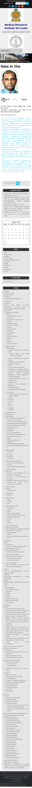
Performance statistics (10, 648)
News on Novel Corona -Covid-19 (13, 646)
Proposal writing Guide (12, 684)
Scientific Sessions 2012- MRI (14, 556)
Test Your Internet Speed (11, 762)
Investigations (11, 332)
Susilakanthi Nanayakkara (13, 757)
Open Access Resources (14, 432)
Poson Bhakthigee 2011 (12, 554)
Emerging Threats (12, 323)
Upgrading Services (11, 703)
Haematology (9, 416)
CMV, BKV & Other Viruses (14, 316)
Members (7, 574)
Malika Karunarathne (11, 737)
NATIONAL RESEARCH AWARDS (15, 682)
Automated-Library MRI (12, 662)
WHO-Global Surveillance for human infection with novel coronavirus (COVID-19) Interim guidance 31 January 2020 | (16, 765)
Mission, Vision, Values (12, 598)
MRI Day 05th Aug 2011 (12, 550)
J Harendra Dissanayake (13, 731)
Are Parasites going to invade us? (15, 608)
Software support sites (13, 440)
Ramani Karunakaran (12, 750)
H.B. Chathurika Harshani (13, 730)
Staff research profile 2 (10, 760)
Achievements (11, 507)
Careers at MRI (8, 295)
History (10, 397)
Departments (8, 254)
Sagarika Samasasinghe (12, 754)
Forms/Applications (11, 678)
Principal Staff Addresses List (14, 298)
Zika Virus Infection (12, 343)
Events (6, 267)
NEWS (6, 263)
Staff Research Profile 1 (11, 717)
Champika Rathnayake (12, 719)
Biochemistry (10, 392)
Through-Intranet (12, 665)
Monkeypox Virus (9, 204)
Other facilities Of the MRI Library (16, 434)
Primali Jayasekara (11, 744)
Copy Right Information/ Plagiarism (17, 423)
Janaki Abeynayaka (11, 733)
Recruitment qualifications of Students (17, 536)
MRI (5, 252)
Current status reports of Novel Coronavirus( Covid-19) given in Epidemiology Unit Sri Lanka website (16, 306)
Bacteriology (10, 348)
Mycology (8, 471)
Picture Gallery (8, 258)
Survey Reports (11, 490)
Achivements (9, 544)
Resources (9, 689)
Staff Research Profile (12, 600)
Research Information (13, 517)
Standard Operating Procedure (15, 443)
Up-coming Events (11, 562)
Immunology (9, 454)
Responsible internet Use (14, 436)
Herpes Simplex (11, 329)
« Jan (4, 243)
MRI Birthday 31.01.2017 (13, 548)
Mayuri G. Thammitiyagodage (14, 739)
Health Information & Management (15, 418)
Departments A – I (11, 346)
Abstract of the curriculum (14, 530)
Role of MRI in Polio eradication (14, 632)
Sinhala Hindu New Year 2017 (14, 657)
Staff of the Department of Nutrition (14, 715)
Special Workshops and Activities (16, 466)
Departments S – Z (11, 414)
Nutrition (8, 488)
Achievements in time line (14, 419)
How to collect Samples (13, 513)
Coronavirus (7, 303)
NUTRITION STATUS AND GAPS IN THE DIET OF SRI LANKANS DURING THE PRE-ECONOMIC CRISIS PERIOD (16, 199)
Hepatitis (9, 327)
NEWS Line (9, 625)
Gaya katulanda (10, 728)
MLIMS (6, 580)
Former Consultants (12, 325)
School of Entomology (12, 527)
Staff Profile (10, 458)
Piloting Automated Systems (12, 260)
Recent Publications (11, 686)
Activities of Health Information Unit (17, 421)
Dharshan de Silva (11, 724)
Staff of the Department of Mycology (17, 480)
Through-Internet (12, 664)
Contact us (10, 318)
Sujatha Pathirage (11, 755)
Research (7, 256)
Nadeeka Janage (10, 741)
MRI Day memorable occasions (16, 552)
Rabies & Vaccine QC (12, 506)
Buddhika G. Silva (9, 293)
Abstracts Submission (13, 560)
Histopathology (10, 450)
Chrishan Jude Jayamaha (13, 720)
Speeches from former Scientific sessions (17, 638)
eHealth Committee (12, 427)
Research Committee (12, 687)
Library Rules (10, 429)
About (8, 314)
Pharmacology (10, 497)
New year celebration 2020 (13, 655)
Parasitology (9, 493)
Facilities (8, 593)
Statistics (9, 341)
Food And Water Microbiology (16, 367)
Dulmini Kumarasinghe (12, 726)
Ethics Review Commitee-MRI (14, 676)
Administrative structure (12, 589)
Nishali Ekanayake (11, 742)
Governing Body (11, 532)
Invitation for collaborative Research (16, 612)
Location (8, 596)
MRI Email (7, 605)
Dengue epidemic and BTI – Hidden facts (17, 610)
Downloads (7, 269)
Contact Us (7, 265)
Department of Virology (12, 312)
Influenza (9, 330)
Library (6, 271)
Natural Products (10, 486)
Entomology (10, 408)
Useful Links (9, 602)
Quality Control (12, 382)
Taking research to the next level (15, 640)
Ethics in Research (11, 674)
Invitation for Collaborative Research (16, 680)
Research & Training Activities (15, 463)
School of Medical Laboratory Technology (17, 529)
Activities (6, 291)
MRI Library (10, 431)
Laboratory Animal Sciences (13, 461)
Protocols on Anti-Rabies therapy (16, 515)
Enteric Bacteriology (14, 363)
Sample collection (12, 336)
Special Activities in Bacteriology (17, 389)
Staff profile (10, 442)
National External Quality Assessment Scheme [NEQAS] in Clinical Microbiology (18, 374)
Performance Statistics (12, 701)
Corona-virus (8, 301)
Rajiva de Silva (10, 748)
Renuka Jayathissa (11, 752)
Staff (8, 340)
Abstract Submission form (14, 558)
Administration (10, 587)
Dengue (9, 321)
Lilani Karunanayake (11, 735)
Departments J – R (11, 412)
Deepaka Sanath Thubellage (14, 722)
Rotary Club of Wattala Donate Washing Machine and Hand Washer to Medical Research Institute (16, 208)
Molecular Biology (11, 469)
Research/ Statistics (13, 387)
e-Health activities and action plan (16, 425)
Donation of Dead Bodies (13, 697)
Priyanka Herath (10, 746)
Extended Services (11, 699)
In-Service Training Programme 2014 (16, 546)
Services (6, 262)
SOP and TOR (10, 691)
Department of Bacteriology (16, 362)
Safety (9, 438)
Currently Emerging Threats (15, 319)
